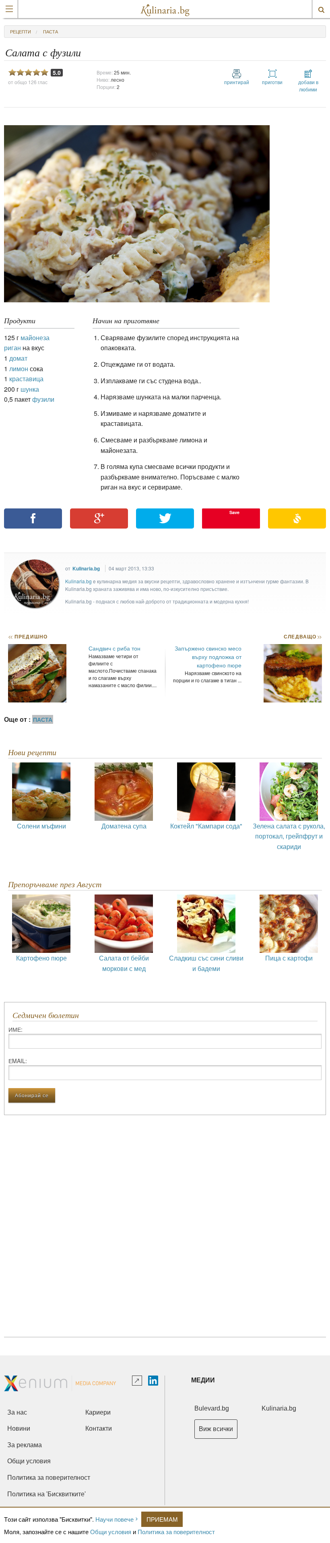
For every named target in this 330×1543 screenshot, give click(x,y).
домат (18, 358)
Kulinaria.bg (86, 568)
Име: (15, 1029)
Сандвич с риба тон (114, 648)
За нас (17, 1412)
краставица (26, 378)
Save (234, 512)
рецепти (20, 31)
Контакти (98, 1428)
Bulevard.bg (211, 1408)
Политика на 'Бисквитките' (46, 1494)
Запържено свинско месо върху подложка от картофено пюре (208, 656)
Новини (18, 1428)
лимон (18, 368)
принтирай (236, 81)
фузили (43, 399)
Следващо (302, 636)
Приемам (162, 1519)
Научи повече (114, 1519)
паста (50, 31)
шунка (30, 389)
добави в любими (308, 85)
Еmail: (17, 1061)
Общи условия (110, 1531)
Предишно (27, 636)
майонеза (35, 337)
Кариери (98, 1412)
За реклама (24, 1445)
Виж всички (216, 1428)
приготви (272, 81)
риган (12, 347)
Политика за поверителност (176, 1531)
